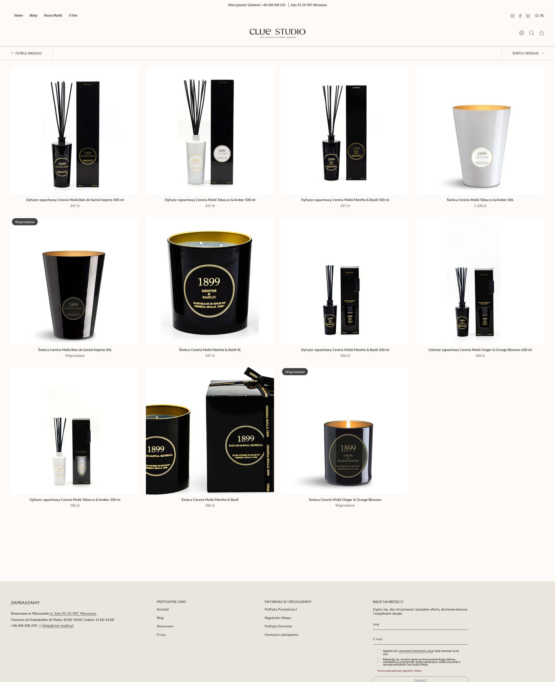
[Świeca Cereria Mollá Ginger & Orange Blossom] (345, 431)
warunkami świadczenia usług (416, 651)
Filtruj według (28, 53)
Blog (160, 617)
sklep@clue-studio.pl (57, 625)
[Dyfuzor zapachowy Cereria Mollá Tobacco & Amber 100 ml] (75, 431)
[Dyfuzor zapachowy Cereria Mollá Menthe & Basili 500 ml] (345, 131)
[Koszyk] (542, 33)
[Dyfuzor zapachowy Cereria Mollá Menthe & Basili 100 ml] (345, 281)
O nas (161, 634)
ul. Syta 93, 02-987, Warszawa (73, 613)
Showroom (165, 626)
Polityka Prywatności (281, 609)
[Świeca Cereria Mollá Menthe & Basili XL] (210, 281)
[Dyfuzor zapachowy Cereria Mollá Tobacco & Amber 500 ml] (210, 131)
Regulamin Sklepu (278, 617)
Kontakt (163, 609)
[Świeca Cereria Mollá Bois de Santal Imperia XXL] (75, 281)
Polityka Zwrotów (278, 626)
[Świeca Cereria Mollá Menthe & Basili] (210, 431)
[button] (33, 15)
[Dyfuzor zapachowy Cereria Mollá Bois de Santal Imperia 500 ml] (75, 131)
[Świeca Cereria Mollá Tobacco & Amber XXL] (480, 131)
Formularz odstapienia (281, 634)
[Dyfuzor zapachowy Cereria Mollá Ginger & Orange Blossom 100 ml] (480, 281)
